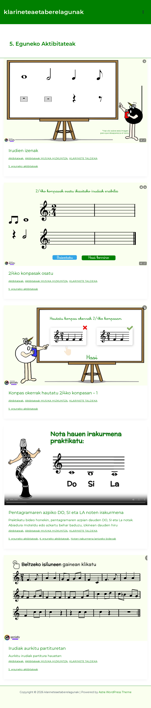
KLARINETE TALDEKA (83, 158)
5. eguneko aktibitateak (23, 166)
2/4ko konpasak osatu (30, 273)
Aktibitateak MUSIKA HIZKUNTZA (46, 158)
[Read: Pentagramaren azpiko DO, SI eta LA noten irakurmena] (75, 465)
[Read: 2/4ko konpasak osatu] (75, 224)
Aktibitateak (15, 158)
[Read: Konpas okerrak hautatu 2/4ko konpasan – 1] (75, 345)
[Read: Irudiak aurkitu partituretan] (75, 598)
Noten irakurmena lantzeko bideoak (93, 538)
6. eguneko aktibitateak (54, 538)
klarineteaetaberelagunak (44, 11)
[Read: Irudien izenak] (75, 100)
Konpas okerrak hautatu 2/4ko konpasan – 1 (53, 392)
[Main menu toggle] (143, 12)
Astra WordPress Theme (115, 692)
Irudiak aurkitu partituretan (37, 648)
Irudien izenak (23, 150)
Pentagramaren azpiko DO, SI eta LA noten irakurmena (66, 512)
